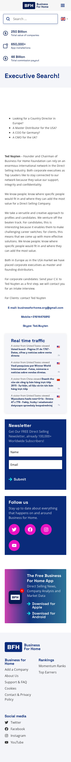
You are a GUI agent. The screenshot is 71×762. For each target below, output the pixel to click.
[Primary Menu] (63, 5)
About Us (12, 676)
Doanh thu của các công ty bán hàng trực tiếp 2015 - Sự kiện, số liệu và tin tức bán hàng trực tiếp (32, 383)
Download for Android (43, 615)
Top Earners (48, 672)
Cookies (10, 688)
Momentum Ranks (52, 666)
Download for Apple (43, 605)
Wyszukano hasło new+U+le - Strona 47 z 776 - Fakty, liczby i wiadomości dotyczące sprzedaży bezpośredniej (32, 402)
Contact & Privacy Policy (18, 697)
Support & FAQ (16, 682)
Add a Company (16, 669)
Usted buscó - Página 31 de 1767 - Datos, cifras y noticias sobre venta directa (31, 352)
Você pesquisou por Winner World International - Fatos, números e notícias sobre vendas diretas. (31, 369)
